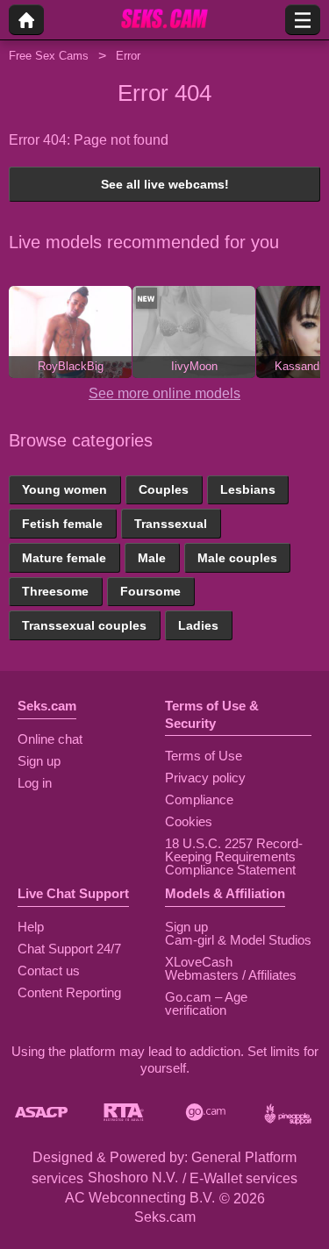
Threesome (55, 591)
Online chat (50, 739)
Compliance (199, 799)
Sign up (39, 760)
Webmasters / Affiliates (231, 974)
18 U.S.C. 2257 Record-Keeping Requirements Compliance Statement (234, 856)
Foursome (150, 591)
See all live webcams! (165, 184)
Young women (64, 489)
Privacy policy (205, 777)
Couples (164, 489)
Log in (35, 782)
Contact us (49, 970)
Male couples (237, 558)
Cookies (188, 821)
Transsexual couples (84, 625)
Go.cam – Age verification (206, 1003)
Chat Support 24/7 (69, 948)
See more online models (164, 393)
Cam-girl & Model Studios (238, 939)
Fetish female (62, 524)
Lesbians (247, 489)
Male (152, 558)
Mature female (64, 558)
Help (31, 926)
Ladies (198, 625)
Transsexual (170, 524)
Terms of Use (203, 755)
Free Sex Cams (49, 55)
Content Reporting (69, 992)
